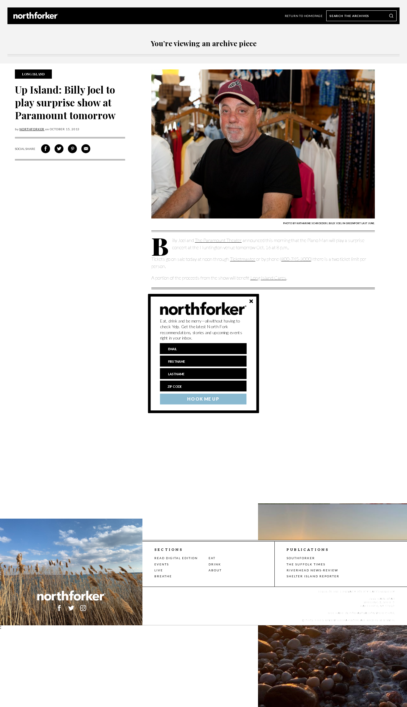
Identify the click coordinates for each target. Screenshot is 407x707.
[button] (203, 329)
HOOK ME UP (203, 399)
